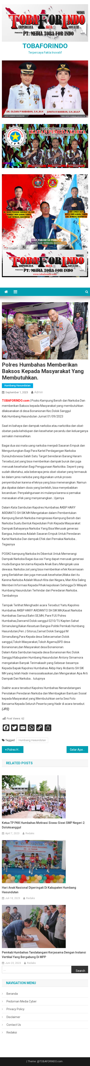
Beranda (12, 993)
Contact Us (13, 1024)
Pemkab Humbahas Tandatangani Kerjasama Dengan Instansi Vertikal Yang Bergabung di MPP (44, 955)
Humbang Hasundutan (17, 385)
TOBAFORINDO (45, 46)
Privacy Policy (15, 1009)
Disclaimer (13, 1017)
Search (80, 970)
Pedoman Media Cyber (21, 1001)
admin (38, 392)
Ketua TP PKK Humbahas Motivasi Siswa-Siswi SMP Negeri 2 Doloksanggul (43, 825)
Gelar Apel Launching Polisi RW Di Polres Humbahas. (79, 749)
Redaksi (11, 1032)
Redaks (30, 833)
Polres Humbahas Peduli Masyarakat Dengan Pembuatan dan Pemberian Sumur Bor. (15, 749)
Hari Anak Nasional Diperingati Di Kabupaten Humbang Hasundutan (39, 890)
